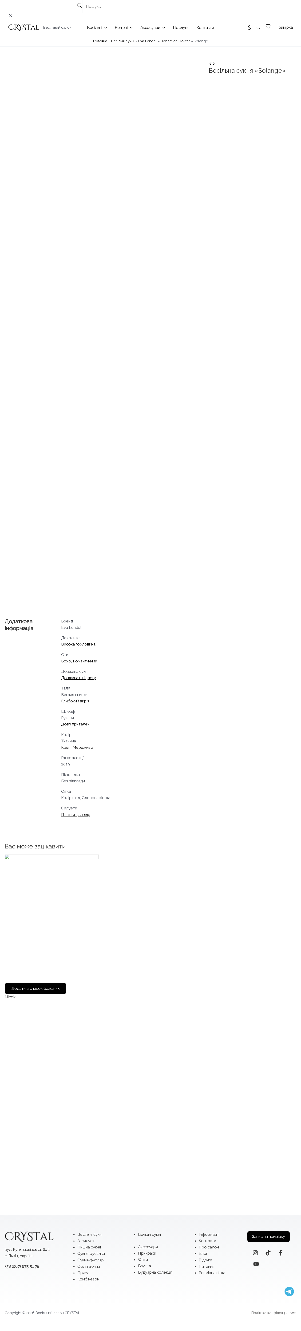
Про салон (209, 1247)
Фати (143, 1259)
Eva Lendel (147, 41)
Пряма (83, 1272)
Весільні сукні (122, 41)
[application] (104, 27)
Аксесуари (148, 1246)
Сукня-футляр (90, 1260)
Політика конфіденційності (273, 1313)
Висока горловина (78, 644)
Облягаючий (88, 1266)
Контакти (207, 1240)
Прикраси (147, 1253)
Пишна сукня (89, 1247)
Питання (206, 1266)
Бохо (66, 661)
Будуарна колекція (155, 1272)
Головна (100, 41)
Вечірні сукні (149, 1234)
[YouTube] (256, 1264)
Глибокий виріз (75, 701)
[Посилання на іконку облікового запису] (249, 27)
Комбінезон (88, 1279)
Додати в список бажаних (35, 988)
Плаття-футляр (75, 814)
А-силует (86, 1240)
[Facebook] (280, 1252)
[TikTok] (268, 1252)
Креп (66, 747)
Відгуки (205, 1260)
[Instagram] (255, 1252)
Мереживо (82, 747)
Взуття (144, 1266)
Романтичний (85, 661)
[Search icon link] (258, 27)
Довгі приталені (75, 724)
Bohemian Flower (175, 41)
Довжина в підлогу (78, 677)
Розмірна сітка (212, 1272)
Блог (203, 1253)
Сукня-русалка (91, 1253)
